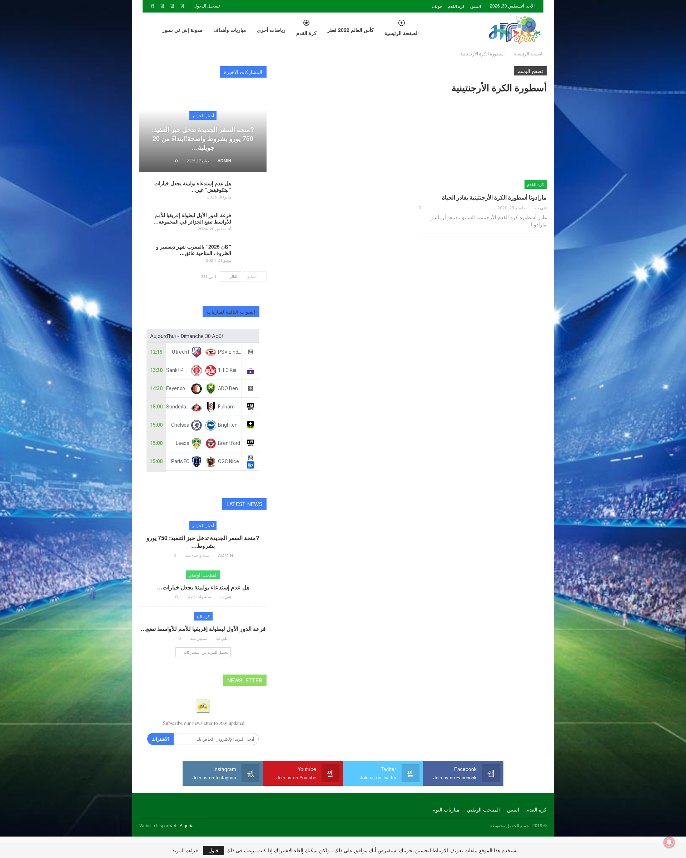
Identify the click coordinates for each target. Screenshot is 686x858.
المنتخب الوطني (203, 575)
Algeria (187, 825)
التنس (475, 6)
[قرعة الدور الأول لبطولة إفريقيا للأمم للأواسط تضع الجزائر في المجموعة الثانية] (251, 223)
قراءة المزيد (185, 850)
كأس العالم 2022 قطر (350, 29)
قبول (213, 850)
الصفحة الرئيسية (401, 32)
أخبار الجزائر (203, 115)
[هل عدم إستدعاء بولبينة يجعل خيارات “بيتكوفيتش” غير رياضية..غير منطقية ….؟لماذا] (251, 191)
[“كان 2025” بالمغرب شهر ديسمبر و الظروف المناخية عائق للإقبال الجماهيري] (251, 254)
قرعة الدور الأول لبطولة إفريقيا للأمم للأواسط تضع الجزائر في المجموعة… (192, 218)
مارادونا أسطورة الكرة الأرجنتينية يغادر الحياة (494, 197)
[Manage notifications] (669, 842)
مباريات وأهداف (229, 29)
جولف (437, 6)
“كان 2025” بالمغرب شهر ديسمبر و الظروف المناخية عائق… (193, 249)
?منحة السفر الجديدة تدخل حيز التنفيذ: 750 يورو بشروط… (202, 542)
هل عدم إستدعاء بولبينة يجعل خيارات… (203, 587)
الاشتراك (160, 738)
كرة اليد (203, 616)
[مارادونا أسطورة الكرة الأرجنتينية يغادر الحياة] (482, 151)
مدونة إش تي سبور (182, 29)
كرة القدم (456, 6)
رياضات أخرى (271, 29)
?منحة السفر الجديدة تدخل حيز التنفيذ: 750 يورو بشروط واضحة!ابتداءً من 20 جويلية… (203, 138)
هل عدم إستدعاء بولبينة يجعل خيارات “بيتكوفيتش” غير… (192, 186)
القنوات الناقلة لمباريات (231, 311)
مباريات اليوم (445, 809)
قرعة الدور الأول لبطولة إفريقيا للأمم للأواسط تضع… (203, 628)
